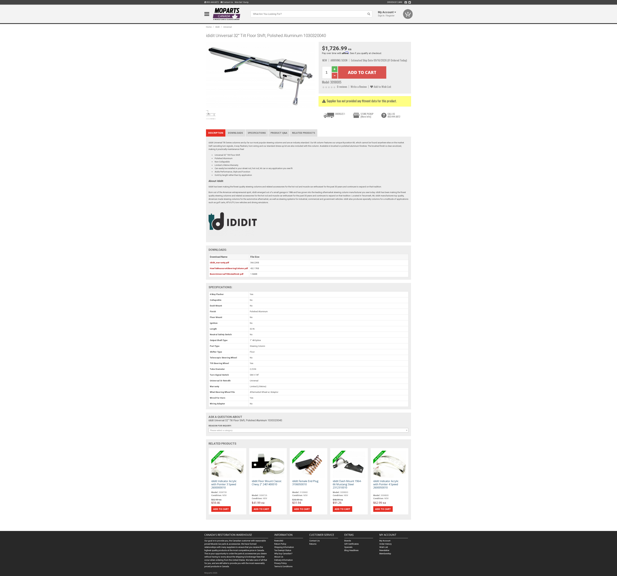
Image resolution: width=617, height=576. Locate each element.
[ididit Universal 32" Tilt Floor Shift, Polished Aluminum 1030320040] (260, 75)
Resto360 (278, 540)
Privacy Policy (280, 563)
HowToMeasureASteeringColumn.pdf (229, 268)
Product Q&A (279, 132)
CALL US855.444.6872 (394, 115)
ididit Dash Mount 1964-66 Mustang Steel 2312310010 (347, 484)
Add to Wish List (382, 86)
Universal (227, 27)
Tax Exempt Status (282, 550)
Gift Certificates (351, 544)
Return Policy (280, 544)
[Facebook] (406, 2)
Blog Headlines (351, 550)
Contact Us (228, 2)
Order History (385, 544)
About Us (278, 557)
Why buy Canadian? (283, 553)
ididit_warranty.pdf (219, 262)
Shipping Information (284, 547)
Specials (348, 547)
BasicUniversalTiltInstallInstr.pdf (226, 274)
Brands (347, 540)
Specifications (257, 132)
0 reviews (342, 86)
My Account (384, 540)
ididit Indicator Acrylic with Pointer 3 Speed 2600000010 (224, 484)
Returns (312, 544)
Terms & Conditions (283, 566)
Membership (385, 553)
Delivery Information (283, 560)
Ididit (217, 27)
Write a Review (359, 86)
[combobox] (308, 430)
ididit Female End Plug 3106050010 (305, 482)
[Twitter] (409, 2)
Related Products (303, 132)
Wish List (383, 547)
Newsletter (384, 550)
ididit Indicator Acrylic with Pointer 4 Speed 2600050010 (385, 484)
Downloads (235, 132)
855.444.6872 (212, 2)
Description (215, 132)
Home (209, 27)
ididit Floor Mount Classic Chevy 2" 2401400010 (267, 482)
